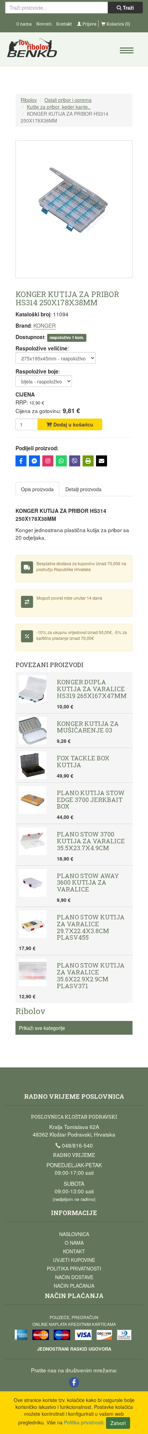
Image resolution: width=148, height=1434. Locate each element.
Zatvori (118, 1423)
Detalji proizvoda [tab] (83, 489)
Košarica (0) (117, 24)
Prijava (88, 24)
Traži (127, 7)
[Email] (101, 460)
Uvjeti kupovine (74, 1259)
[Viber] (74, 460)
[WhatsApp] (61, 460)
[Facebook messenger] (34, 460)
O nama (24, 24)
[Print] (88, 460)
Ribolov (29, 99)
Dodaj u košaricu (72, 424)
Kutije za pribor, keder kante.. (59, 106)
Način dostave (74, 1277)
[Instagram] (47, 460)
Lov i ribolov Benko (40, 50)
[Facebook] (21, 460)
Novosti (44, 24)
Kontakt (64, 24)
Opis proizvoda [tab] (37, 489)
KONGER (44, 325)
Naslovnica (74, 1234)
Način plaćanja (74, 1285)
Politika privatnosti (74, 1268)
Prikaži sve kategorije (42, 1027)
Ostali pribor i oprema (68, 99)
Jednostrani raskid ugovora (74, 1349)
